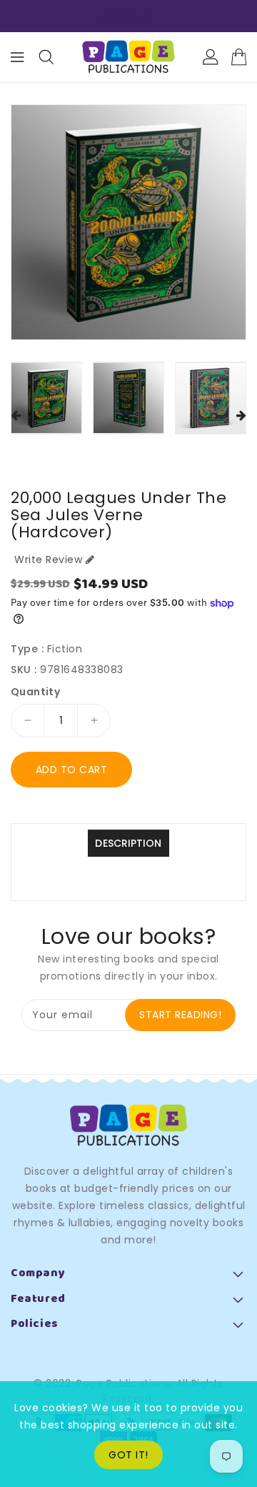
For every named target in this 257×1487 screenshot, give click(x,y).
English (122, 16)
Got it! (128, 1455)
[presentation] (16, 416)
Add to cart (72, 769)
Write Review (48, 559)
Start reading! (180, 1015)
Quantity (35, 692)
